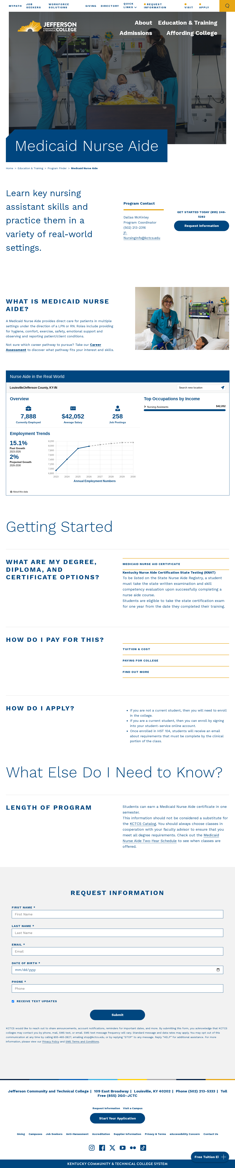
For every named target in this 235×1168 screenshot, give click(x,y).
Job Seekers (54, 1134)
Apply (204, 7)
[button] (210, 1157)
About (143, 22)
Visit (189, 7)
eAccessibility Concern (185, 1134)
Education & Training (187, 22)
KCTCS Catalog (143, 823)
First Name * (23, 907)
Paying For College (140, 660)
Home (9, 168)
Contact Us (210, 1134)
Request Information (155, 6)
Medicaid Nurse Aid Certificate (151, 564)
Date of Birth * (26, 963)
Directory (110, 5)
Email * (18, 944)
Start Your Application (117, 1118)
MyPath (15, 5)
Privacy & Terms (155, 1134)
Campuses (35, 1134)
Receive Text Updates (36, 1001)
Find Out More (136, 672)
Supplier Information (127, 1134)
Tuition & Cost (136, 649)
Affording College (192, 32)
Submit (118, 1015)
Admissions (136, 32)
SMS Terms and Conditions (82, 1041)
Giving (90, 5)
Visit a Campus (132, 1108)
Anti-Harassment (77, 1134)
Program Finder (57, 168)
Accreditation (101, 1134)
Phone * (19, 981)
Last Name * (23, 926)
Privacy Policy (50, 1041)
